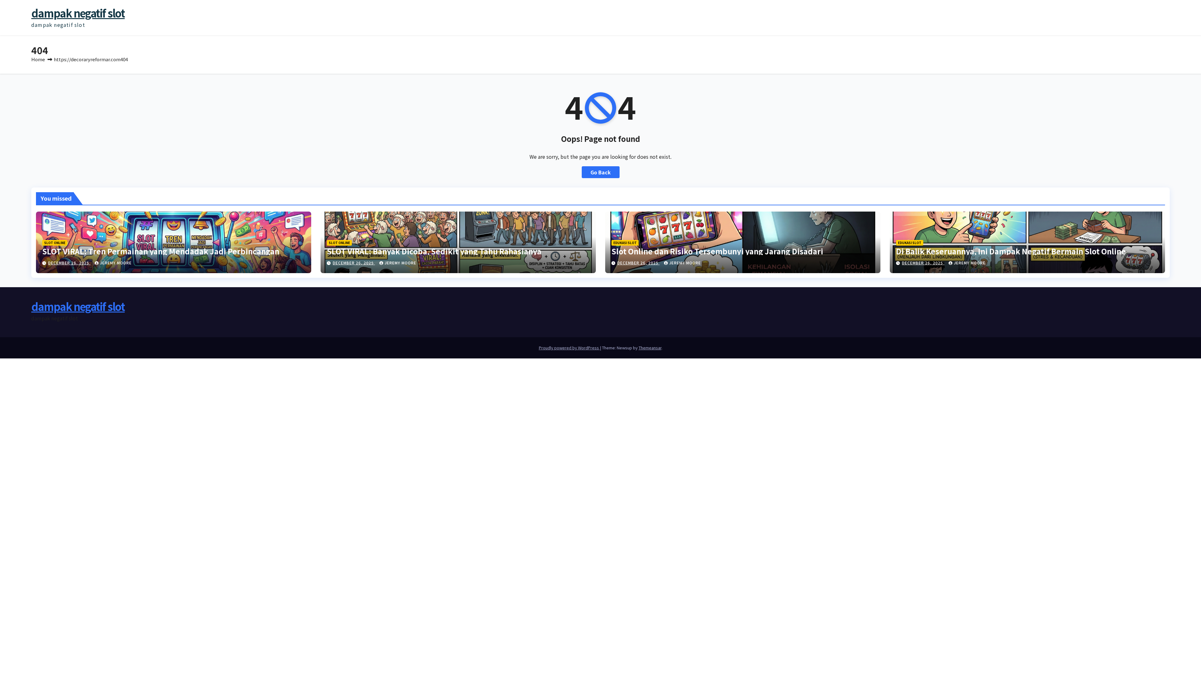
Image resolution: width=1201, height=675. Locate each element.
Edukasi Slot (625, 242)
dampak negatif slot (78, 13)
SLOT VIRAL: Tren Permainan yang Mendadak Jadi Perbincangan (160, 251)
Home (38, 59)
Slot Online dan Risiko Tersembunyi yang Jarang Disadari (717, 251)
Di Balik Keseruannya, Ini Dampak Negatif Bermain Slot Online (1011, 251)
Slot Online (54, 242)
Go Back (600, 172)
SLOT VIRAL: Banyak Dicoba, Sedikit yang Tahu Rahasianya (434, 251)
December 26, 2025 (69, 262)
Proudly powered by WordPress (569, 348)
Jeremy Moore (116, 262)
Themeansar (650, 348)
